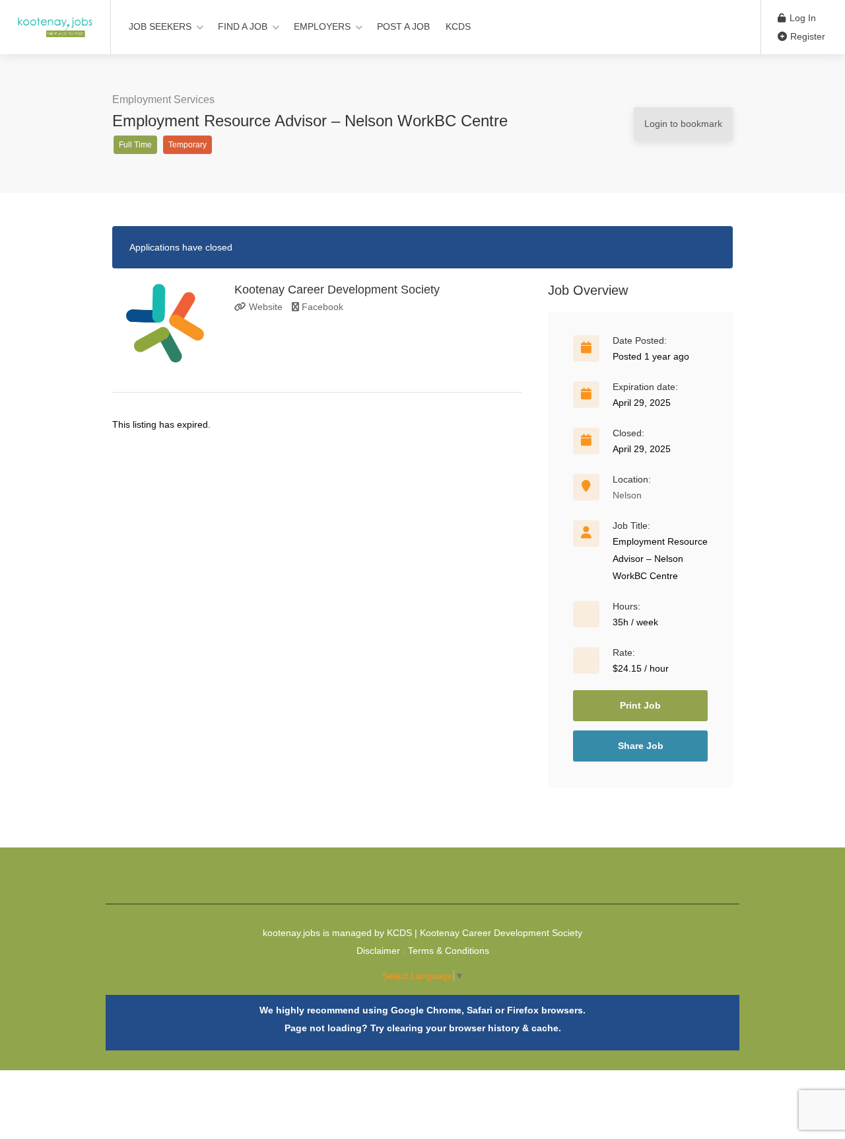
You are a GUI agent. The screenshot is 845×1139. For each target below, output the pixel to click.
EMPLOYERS (322, 26)
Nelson (627, 495)
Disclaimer (378, 950)
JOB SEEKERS (160, 26)
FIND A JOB (242, 26)
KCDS (458, 26)
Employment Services (163, 99)
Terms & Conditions (448, 950)
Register (806, 36)
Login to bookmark (683, 123)
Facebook (321, 306)
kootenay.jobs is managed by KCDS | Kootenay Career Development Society (422, 932)
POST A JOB (403, 26)
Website (264, 306)
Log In (801, 18)
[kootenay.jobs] (55, 20)
